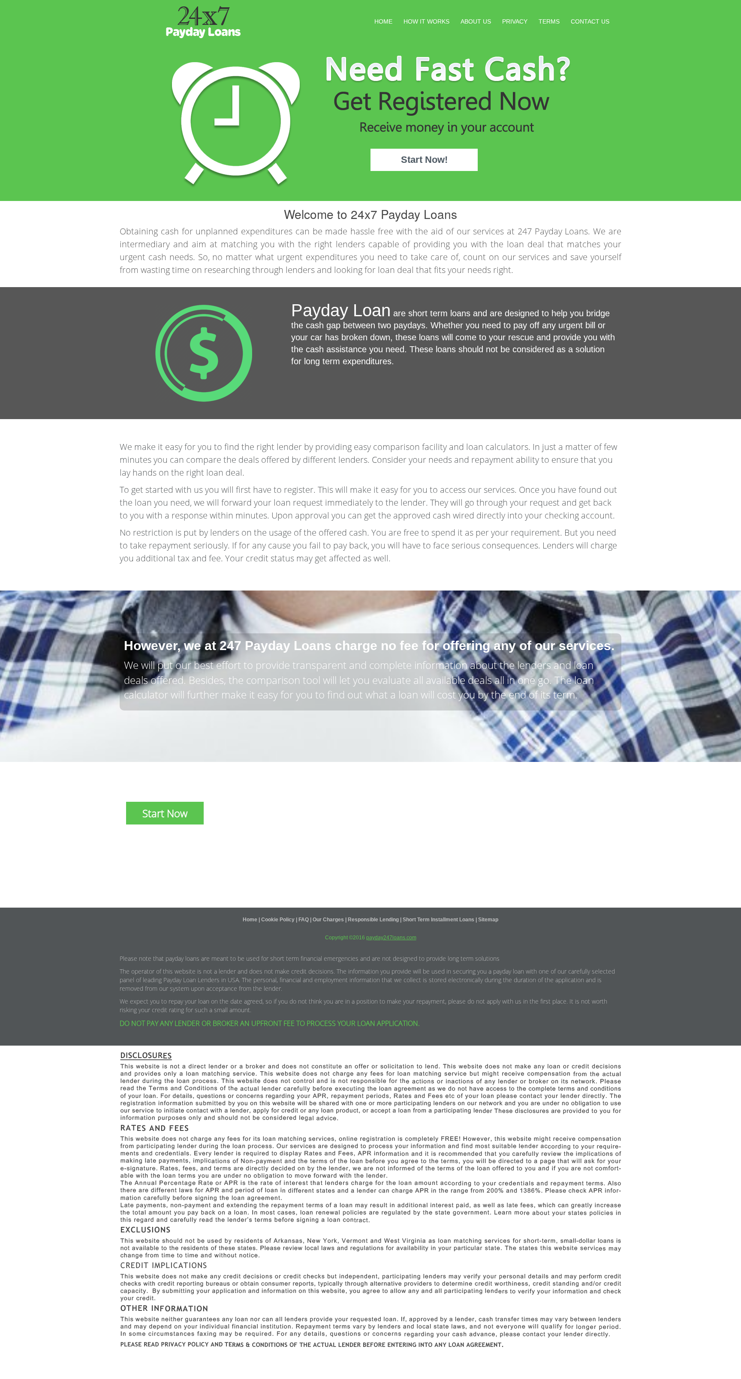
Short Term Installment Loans (438, 920)
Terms (549, 21)
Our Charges (328, 920)
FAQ (303, 920)
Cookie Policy (278, 920)
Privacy (514, 21)
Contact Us (590, 21)
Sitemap (488, 920)
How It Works (426, 21)
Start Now (164, 813)
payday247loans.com (391, 938)
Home (383, 21)
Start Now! (424, 159)
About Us (476, 21)
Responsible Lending (373, 920)
